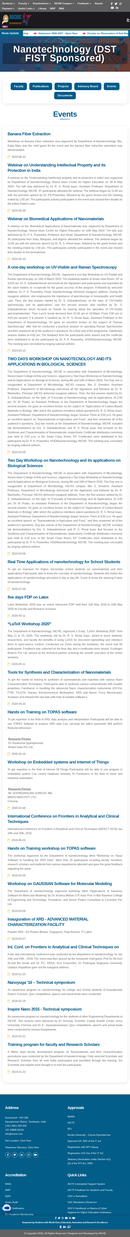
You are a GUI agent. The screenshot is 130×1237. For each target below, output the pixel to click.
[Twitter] (116, 3)
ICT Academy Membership (19, 1214)
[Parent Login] (64, 1227)
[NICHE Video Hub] (35, 1155)
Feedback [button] (84, 3)
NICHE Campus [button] (63, 3)
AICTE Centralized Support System (86, 1184)
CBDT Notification (14, 1208)
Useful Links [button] (25, 8)
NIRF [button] (53, 8)
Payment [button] (7, 8)
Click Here (25, 1140)
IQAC (8, 1196)
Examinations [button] (41, 3)
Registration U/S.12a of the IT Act (85, 1153)
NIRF (8, 1190)
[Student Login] (61, 1227)
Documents (65, 95)
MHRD (71, 1117)
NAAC (8, 1184)
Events (111, 86)
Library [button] (42, 8)
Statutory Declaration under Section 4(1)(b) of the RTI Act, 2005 (89, 1161)
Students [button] (7, 3)
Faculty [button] (23, 3)
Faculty (19, 86)
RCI (70, 1128)
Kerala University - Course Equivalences (89, 1134)
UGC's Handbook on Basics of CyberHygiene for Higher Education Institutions (89, 1210)
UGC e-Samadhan (77, 1196)
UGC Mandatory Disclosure (82, 1202)
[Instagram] (120, 3)
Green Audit (11, 1202)
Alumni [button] (99, 3)
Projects (63, 86)
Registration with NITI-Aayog (83, 1147)
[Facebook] (112, 3)
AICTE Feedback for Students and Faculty (90, 1190)
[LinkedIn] (117, 7)
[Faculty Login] (68, 1227)
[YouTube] (112, 7)
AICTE (71, 1122)
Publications (41, 86)
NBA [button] (61, 8)
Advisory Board (88, 86)
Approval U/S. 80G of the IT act (84, 1141)
